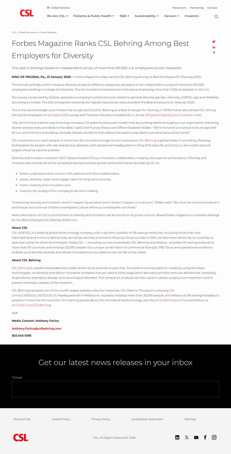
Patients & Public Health (92, 16)
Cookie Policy (61, 419)
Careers (170, 16)
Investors (192, 16)
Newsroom (179, 7)
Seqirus (176, 145)
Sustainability (145, 16)
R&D (123, 16)
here (73, 220)
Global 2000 (60, 115)
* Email (17, 377)
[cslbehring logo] (27, 13)
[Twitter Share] (214, 41)
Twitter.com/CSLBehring (33, 305)
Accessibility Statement (147, 419)
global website (144, 215)
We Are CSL (56, 16)
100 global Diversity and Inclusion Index (173, 115)
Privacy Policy (101, 419)
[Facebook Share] (214, 52)
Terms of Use (21, 419)
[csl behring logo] (20, 437)
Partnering (197, 7)
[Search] (216, 16)
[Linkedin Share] (214, 47)
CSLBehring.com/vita (173, 300)
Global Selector (60, 7)
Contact (212, 7)
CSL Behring (147, 140)
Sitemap (190, 419)
